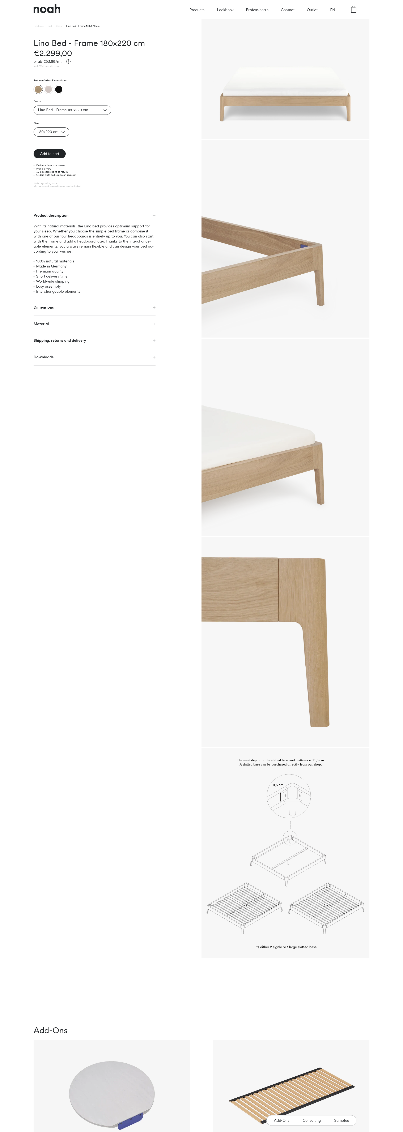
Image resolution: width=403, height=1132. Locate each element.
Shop (59, 26)
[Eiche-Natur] (38, 89)
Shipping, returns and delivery (60, 340)
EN (332, 10)
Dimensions (44, 307)
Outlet (312, 10)
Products (197, 10)
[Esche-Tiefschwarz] (58, 89)
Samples (341, 1120)
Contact (288, 10)
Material (41, 324)
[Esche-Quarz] (48, 89)
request (71, 175)
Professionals (257, 10)
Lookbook (225, 10)
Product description (51, 215)
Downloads (44, 357)
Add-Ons (281, 1120)
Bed (50, 26)
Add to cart (49, 154)
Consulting (312, 1120)
